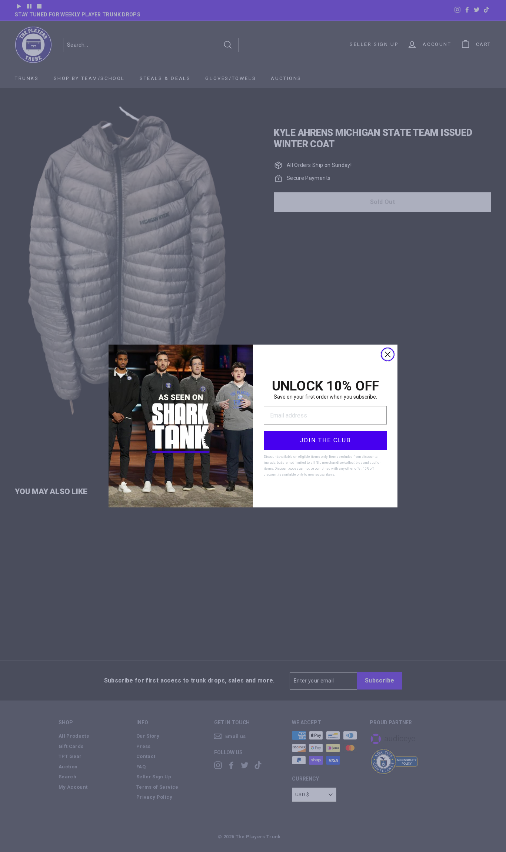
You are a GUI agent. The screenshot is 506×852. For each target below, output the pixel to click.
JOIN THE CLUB (325, 440)
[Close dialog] (387, 354)
